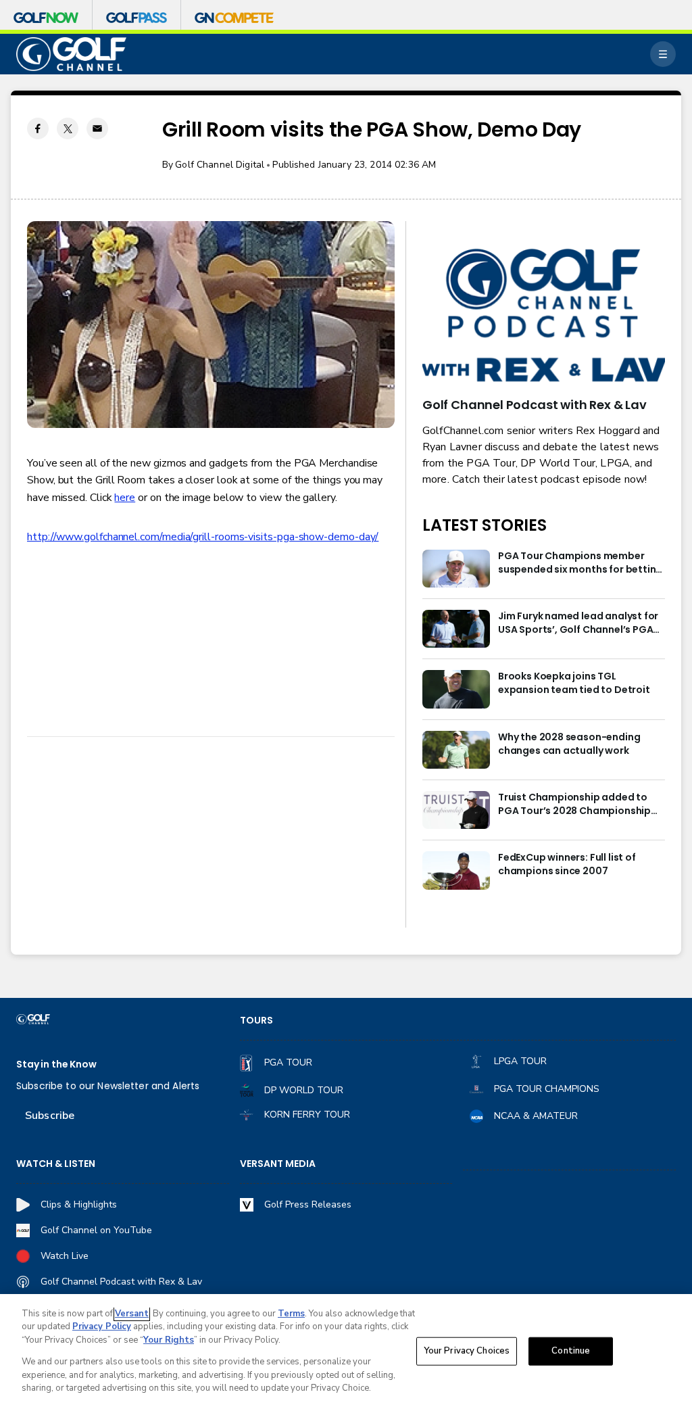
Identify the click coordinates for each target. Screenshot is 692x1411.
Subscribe (49, 1115)
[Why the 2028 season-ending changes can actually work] (456, 750)
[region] (346, 1352)
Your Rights (168, 1340)
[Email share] (97, 128)
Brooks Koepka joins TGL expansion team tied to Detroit (574, 683)
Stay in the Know (56, 1064)
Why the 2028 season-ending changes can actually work (569, 744)
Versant (132, 1314)
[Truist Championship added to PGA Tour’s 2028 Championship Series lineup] (456, 810)
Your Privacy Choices (467, 1351)
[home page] (71, 54)
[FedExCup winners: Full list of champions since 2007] (456, 870)
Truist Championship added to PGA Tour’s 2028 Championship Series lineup (574, 804)
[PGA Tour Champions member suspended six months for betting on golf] (456, 569)
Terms (291, 1314)
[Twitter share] (67, 128)
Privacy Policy (101, 1326)
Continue (570, 1351)
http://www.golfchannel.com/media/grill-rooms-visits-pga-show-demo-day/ (202, 536)
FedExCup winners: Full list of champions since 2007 (567, 864)
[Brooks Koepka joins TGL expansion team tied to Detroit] (456, 689)
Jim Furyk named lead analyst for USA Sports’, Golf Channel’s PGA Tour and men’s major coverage (578, 623)
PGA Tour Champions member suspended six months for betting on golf (580, 563)
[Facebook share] (38, 128)
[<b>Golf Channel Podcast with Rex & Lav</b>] (543, 316)
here (124, 497)
